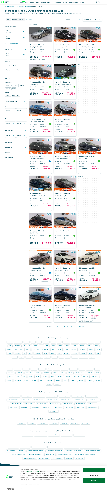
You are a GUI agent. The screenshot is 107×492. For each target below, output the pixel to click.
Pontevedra (95, 376)
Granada (70, 372)
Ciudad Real (29, 372)
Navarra (60, 376)
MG (24, 353)
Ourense (68, 376)
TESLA (67, 357)
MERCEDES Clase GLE (80, 400)
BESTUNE (46, 342)
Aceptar (94, 470)
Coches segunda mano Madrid (35, 450)
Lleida (30, 376)
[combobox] (6, 32)
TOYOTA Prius (85, 423)
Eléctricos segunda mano (18, 454)
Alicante (26, 369)
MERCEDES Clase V (67, 403)
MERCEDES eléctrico (41, 435)
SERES (14, 357)
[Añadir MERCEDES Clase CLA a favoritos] (48, 28)
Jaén (18, 376)
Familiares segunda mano (35, 454)
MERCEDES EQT (69, 407)
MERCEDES (17, 353)
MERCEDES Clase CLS (92, 396)
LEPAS (53, 349)
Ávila (49, 369)
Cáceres (90, 369)
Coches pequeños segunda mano (89, 447)
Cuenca (55, 372)
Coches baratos (13, 447)
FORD (53, 345)
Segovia (27, 380)
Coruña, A (46, 372)
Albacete (17, 369)
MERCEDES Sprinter (92, 407)
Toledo (73, 380)
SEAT (98, 353)
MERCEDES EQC (24, 407)
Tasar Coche (69, 458)
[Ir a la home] (5, 2)
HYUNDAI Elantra (43, 423)
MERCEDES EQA (92, 403)
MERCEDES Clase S (29, 403)
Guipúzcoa (89, 372)
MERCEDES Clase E (12, 400)
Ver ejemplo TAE (45, 57)
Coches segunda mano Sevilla (54, 450)
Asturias (42, 369)
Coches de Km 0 (25, 447)
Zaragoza (57, 384)
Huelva (97, 372)
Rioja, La (9, 380)
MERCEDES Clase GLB (52, 400)
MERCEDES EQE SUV (47, 407)
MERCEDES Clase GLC (66, 400)
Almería (34, 369)
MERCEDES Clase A (39, 396)
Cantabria (10, 372)
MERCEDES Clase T (54, 403)
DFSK (10, 345)
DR (24, 345)
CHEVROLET (75, 342)
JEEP (15, 349)
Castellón (19, 372)
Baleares (64, 369)
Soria (41, 380)
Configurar (93, 475)
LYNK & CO (74, 349)
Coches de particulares (39, 447)
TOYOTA (74, 357)
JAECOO (96, 345)
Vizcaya (98, 380)
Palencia (76, 376)
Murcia (52, 376)
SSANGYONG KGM (38, 357)
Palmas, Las (85, 376)
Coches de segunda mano (55, 447)
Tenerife (58, 380)
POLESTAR (75, 353)
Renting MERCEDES (79, 435)
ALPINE (26, 342)
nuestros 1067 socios (33, 471)
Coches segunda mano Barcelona (15, 450)
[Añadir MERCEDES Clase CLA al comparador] (50, 28)
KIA (21, 349)
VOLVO (92, 357)
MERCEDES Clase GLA (39, 400)
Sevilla (34, 380)
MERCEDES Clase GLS (94, 400)
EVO (41, 345)
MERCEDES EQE (35, 407)
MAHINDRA (82, 349)
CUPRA (90, 342)
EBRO (35, 345)
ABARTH (10, 342)
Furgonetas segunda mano (64, 454)
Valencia (81, 380)
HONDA (67, 345)
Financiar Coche (50, 454)
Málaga (45, 376)
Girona (62, 372)
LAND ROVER (36, 349)
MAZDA (9, 353)
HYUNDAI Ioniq (54, 423)
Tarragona (49, 380)
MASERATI (91, 349)
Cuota (14, 66)
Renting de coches (44, 458)
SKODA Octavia (74, 423)
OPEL (59, 353)
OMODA (52, 353)
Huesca (11, 376)
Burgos (82, 369)
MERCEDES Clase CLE (78, 396)
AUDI (33, 342)
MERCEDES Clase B (51, 396)
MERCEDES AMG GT (14, 396)
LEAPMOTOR (45, 349)
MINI (30, 353)
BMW (53, 342)
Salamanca (18, 380)
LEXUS (59, 349)
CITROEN (83, 342)
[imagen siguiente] (50, 34)
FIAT (47, 345)
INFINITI (82, 345)
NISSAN (45, 353)
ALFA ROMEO (18, 342)
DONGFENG (17, 345)
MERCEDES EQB (13, 407)
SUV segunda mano (57, 458)
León (24, 376)
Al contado (9, 66)
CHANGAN (66, 342)
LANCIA (27, 349)
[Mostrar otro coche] (40, 40)
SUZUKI (54, 357)
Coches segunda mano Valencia (74, 450)
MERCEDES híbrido (54, 435)
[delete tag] (24, 19)
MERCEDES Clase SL (41, 403)
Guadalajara (79, 372)
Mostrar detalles (25, 489)
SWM (61, 357)
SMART (28, 357)
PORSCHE (83, 353)
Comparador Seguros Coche (93, 450)
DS (29, 345)
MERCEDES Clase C (64, 396)
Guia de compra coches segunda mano (85, 454)
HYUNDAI (74, 345)
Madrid (37, 376)
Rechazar (94, 480)
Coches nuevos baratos (71, 447)
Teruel (65, 380)
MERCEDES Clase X (80, 403)
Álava (9, 369)
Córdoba (38, 372)
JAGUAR (8, 349)
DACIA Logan (32, 423)
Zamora (49, 384)
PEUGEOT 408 (64, 423)
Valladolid (89, 380)
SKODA (21, 357)
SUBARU (47, 357)
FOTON (60, 345)
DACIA (97, 342)
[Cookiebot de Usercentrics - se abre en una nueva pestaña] (10, 489)
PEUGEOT (66, 353)
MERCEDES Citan (27, 396)
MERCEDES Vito (53, 411)
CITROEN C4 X (22, 423)
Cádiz (97, 369)
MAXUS (98, 349)
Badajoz (56, 369)
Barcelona (73, 369)
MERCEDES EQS (58, 407)
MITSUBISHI (37, 353)
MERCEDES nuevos (66, 435)
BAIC (39, 342)
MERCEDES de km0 (27, 435)
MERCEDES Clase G (25, 400)
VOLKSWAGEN (83, 357)
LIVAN (66, 349)
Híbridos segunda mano (29, 458)
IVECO (89, 345)
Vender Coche (79, 458)
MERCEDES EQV (80, 407)
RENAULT (91, 353)
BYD (59, 342)
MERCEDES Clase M (16, 403)
